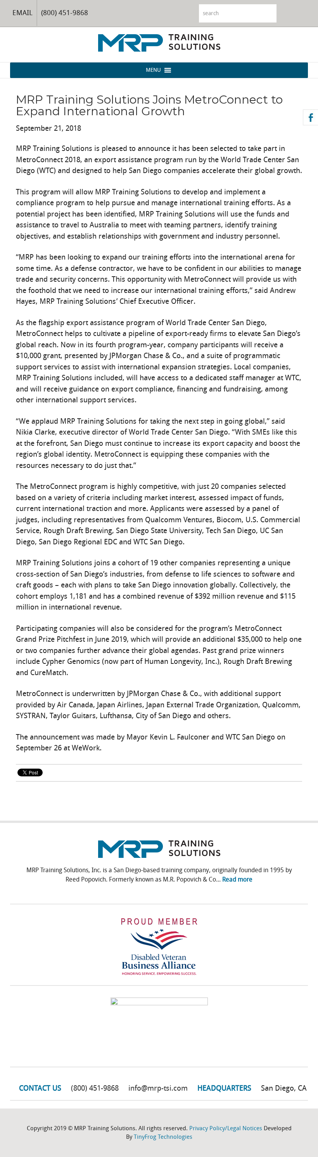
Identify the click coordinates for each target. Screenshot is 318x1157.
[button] (153, 70)
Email (22, 13)
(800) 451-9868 (64, 13)
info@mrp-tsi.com (158, 1088)
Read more (237, 879)
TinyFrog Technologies (163, 1136)
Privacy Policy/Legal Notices (225, 1128)
